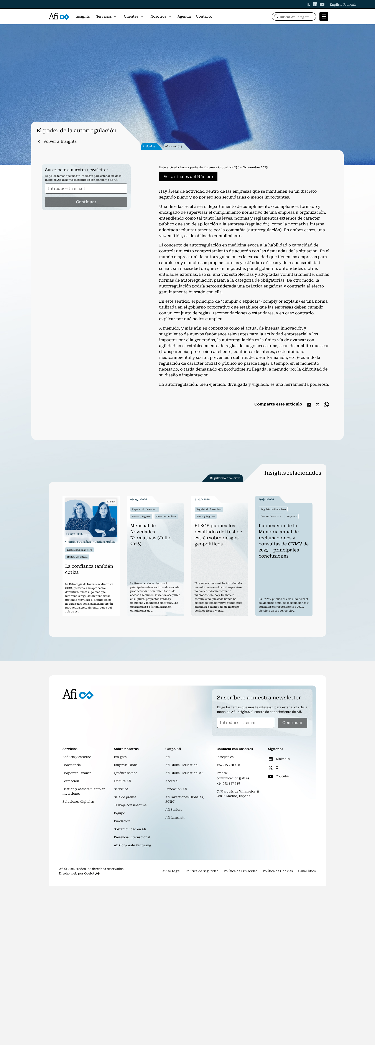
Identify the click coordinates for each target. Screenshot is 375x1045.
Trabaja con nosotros (130, 805)
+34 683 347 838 (228, 783)
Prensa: (222, 773)
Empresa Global (126, 765)
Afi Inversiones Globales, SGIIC (184, 799)
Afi (167, 757)
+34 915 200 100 (228, 765)
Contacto (204, 16)
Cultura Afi (122, 781)
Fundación (122, 821)
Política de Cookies (278, 871)
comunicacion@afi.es (233, 778)
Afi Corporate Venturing (132, 845)
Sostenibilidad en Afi (130, 829)
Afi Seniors (173, 809)
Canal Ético (307, 871)
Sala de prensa (125, 797)
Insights (83, 16)
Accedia (171, 781)
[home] (59, 16)
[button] (106, 16)
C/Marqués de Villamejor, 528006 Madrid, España (238, 794)
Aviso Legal (171, 871)
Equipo (119, 813)
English (336, 4)
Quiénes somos (125, 773)
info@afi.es (225, 757)
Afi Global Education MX (184, 773)
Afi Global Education (181, 765)
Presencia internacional (132, 837)
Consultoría (71, 765)
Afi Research (174, 817)
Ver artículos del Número (188, 176)
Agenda (184, 16)
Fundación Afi (176, 789)
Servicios (121, 789)
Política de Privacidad (241, 871)
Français (349, 4)
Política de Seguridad (202, 871)
